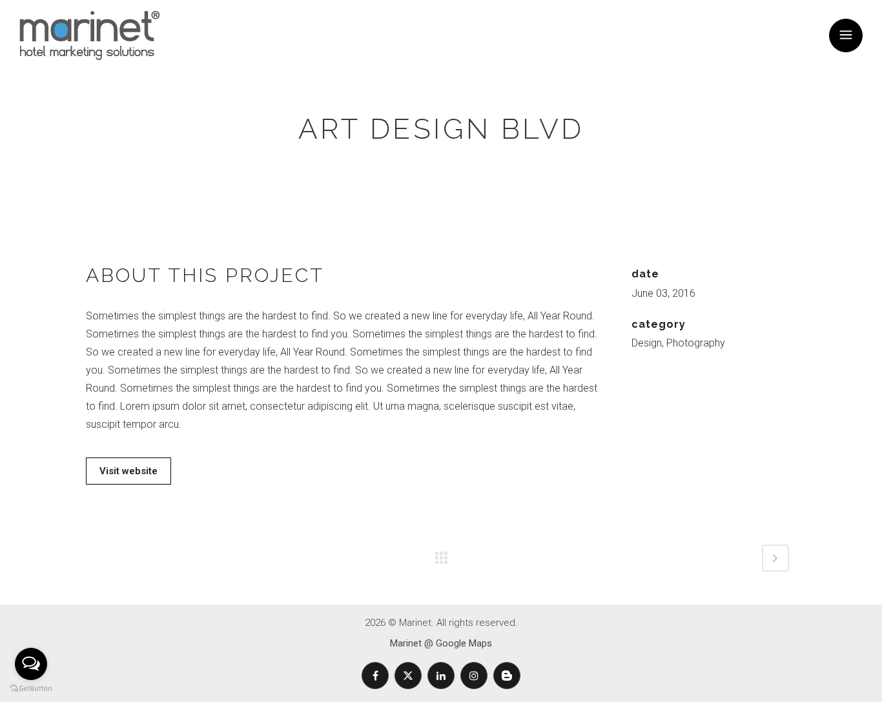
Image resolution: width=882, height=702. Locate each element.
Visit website (128, 471)
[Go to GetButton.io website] (31, 689)
